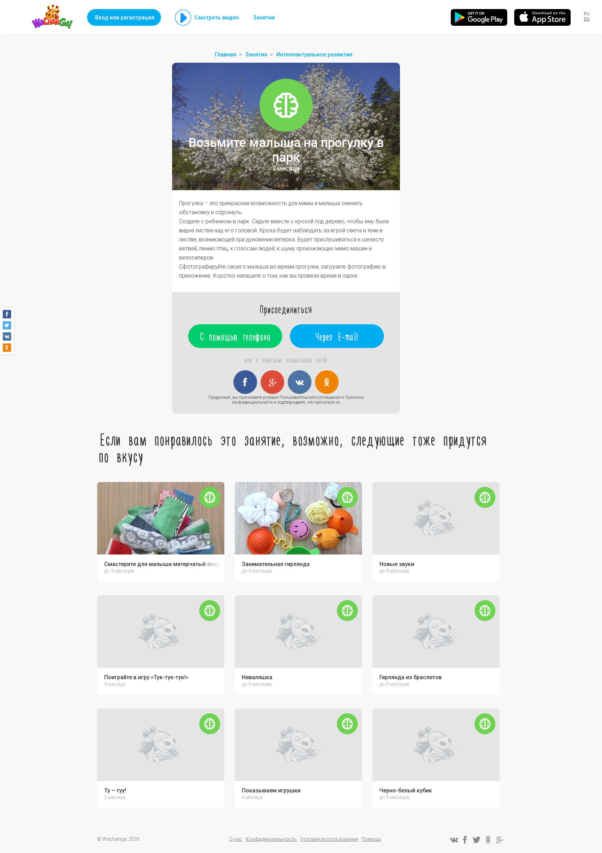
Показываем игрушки (271, 790)
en (586, 19)
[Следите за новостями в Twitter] (476, 839)
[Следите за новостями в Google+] (499, 839)
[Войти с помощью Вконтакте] (299, 382)
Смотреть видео (216, 17)
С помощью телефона (235, 336)
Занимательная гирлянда (276, 564)
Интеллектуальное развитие (314, 54)
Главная (225, 54)
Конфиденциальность (271, 839)
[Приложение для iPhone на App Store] (542, 17)
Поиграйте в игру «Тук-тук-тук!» (146, 677)
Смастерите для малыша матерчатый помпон (162, 564)
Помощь (371, 839)
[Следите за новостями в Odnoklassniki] (488, 839)
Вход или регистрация (124, 17)
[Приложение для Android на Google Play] (479, 17)
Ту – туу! (115, 790)
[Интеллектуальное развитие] (286, 105)
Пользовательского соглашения (310, 397)
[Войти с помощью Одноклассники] (327, 382)
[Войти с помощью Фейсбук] (245, 382)
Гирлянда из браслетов (410, 677)
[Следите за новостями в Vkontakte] (453, 839)
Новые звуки (396, 564)
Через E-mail (337, 336)
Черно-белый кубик (405, 790)
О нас (235, 839)
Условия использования (329, 839)
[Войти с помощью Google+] (272, 382)
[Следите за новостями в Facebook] (465, 839)
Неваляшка (257, 677)
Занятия (264, 17)
